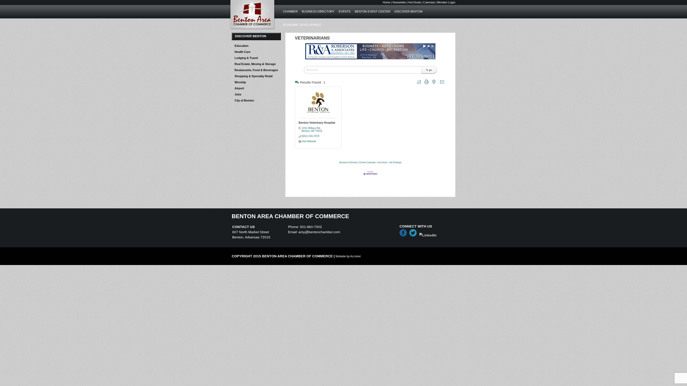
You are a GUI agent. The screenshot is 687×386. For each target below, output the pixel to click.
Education (242, 45)
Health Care (242, 51)
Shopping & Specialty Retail (253, 76)
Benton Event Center (372, 11)
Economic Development (302, 24)
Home (386, 2)
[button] (297, 82)
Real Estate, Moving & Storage (255, 64)
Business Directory (318, 11)
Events (344, 11)
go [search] (430, 69)
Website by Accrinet (347, 256)
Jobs (238, 94)
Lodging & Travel (246, 58)
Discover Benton (408, 11)
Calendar (429, 2)
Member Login (446, 2)
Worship (240, 82)
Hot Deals (414, 2)
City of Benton (244, 100)
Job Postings (395, 162)
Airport (239, 88)
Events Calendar (367, 162)
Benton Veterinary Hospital (317, 122)
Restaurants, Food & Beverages (256, 70)
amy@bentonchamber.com (319, 232)
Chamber (290, 11)
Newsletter (399, 2)
